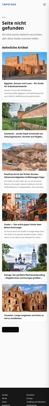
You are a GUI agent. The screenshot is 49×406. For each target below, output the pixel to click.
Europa (30, 398)
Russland (30, 395)
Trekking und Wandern (36, 402)
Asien (4, 402)
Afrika (4, 398)
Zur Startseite (10, 329)
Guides (5, 395)
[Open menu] (44, 4)
